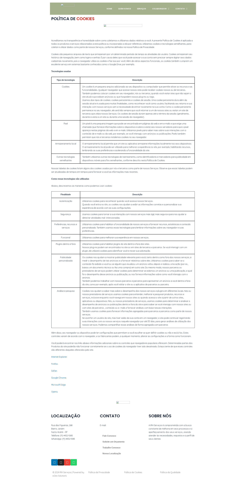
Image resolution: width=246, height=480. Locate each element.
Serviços (141, 8)
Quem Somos (124, 8)
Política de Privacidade (99, 472)
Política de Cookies (133, 472)
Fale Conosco (109, 436)
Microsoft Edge (58, 384)
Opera (54, 391)
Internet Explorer (59, 357)
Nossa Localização (111, 453)
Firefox (54, 364)
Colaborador (159, 8)
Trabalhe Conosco (111, 448)
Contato (180, 8)
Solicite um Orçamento (113, 442)
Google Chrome (58, 377)
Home (109, 8)
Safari (54, 371)
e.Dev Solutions (60, 475)
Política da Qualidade (170, 472)
